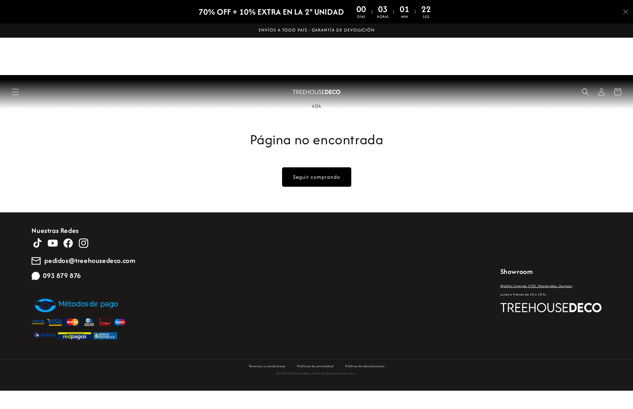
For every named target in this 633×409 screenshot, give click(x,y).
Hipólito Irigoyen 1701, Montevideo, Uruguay (536, 285)
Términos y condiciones (267, 366)
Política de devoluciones (364, 366)
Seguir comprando (316, 177)
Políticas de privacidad (315, 366)
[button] (15, 92)
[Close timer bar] (626, 12)
